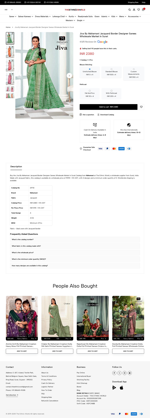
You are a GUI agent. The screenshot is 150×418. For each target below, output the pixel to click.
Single (79, 20)
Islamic (104, 16)
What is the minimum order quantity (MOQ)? (29, 259)
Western (69, 20)
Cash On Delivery (47, 383)
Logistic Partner (47, 387)
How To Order (46, 390)
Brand (79, 387)
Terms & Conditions (49, 376)
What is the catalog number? (23, 239)
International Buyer (84, 376)
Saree (11, 16)
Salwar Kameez (24, 16)
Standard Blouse (111, 73)
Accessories (133, 16)
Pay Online (81, 373)
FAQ (43, 394)
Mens (121, 16)
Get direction (11, 395)
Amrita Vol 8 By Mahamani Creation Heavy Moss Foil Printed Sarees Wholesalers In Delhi (21, 345)
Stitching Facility (83, 380)
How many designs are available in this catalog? (30, 266)
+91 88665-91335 (18, 390)
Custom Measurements (133, 74)
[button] (69, 75)
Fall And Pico (89, 94)
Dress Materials (41, 16)
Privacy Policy (46, 380)
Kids (113, 16)
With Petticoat (111, 94)
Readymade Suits (85, 16)
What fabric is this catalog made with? (26, 246)
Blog (78, 390)
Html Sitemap (82, 383)
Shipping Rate (46, 397)
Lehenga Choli (58, 16)
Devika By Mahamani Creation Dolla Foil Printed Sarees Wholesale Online (128, 345)
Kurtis (71, 16)
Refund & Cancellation (49, 401)
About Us (44, 373)
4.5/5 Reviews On (88, 42)
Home (8, 27)
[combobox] (9, 10)
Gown (97, 16)
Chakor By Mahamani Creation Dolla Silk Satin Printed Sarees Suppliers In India (57, 345)
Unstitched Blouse (90, 73)
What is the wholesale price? (23, 253)
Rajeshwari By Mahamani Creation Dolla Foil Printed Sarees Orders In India (91, 345)
